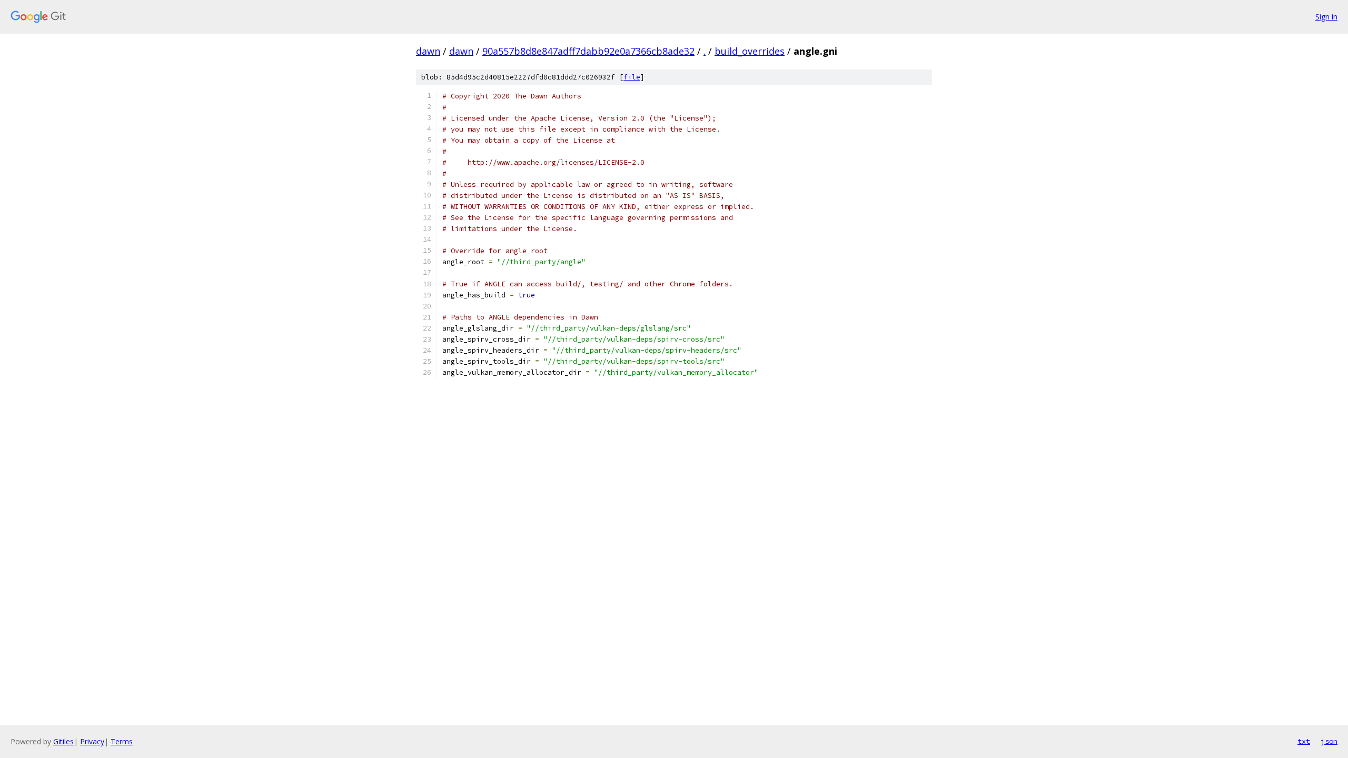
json (1329, 741)
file (631, 77)
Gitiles (63, 741)
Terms (122, 741)
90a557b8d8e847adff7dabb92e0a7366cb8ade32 (588, 51)
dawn (428, 51)
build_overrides (750, 51)
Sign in (1326, 17)
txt (1303, 741)
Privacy (92, 741)
